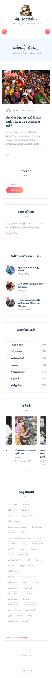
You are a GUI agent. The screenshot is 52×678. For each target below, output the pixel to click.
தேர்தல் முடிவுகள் (26, 566)
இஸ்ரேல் (24, 532)
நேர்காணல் (12, 582)
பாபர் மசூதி (28, 588)
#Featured (12, 505)
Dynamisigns (23, 637)
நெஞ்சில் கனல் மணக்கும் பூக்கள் (21, 577)
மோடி (30, 616)
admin (15, 110)
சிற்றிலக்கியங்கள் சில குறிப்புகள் (25, 451)
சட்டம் (10, 555)
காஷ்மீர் (11, 549)
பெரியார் (26, 599)
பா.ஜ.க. (37, 582)
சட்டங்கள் (34, 549)
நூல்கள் (14, 365)
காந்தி (24, 543)
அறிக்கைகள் (17, 344)
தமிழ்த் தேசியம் (14, 560)
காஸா (22, 549)
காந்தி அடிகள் (37, 543)
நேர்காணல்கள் (18, 372)
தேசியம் (39, 560)
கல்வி (39, 538)
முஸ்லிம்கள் (30, 610)
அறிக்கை (26, 510)
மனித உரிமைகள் (14, 610)
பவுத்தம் (26, 582)
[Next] (28, 471)
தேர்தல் (11, 566)
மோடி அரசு (12, 621)
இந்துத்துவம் (37, 527)
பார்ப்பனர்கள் (13, 593)
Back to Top (27, 670)
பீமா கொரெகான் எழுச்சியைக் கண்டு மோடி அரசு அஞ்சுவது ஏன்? (23, 121)
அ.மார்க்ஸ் (26, 505)
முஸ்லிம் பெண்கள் (15, 616)
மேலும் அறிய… (12, 233)
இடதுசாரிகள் (28, 516)
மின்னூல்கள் (17, 385)
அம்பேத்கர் (12, 510)
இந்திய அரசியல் (14, 521)
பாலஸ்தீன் (28, 593)
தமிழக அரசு (23, 555)
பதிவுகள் (15, 378)
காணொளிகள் (17, 358)
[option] (26, 439)
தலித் (28, 560)
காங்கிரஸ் (12, 543)
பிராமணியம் (13, 599)
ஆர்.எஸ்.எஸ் (13, 516)
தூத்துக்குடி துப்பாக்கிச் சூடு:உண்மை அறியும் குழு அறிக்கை (29, 302)
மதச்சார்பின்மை (30, 604)
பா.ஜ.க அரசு (13, 588)
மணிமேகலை (13, 604)
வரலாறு (25, 621)
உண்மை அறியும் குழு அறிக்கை (19, 538)
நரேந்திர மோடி (13, 571)
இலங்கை (11, 532)
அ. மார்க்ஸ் (26, 18)
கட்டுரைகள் (10, 74)
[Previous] (23, 471)
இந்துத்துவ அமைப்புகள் (17, 527)
